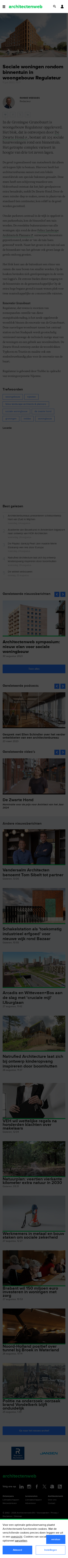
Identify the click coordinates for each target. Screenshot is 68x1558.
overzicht (16, 1536)
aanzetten (21, 1540)
